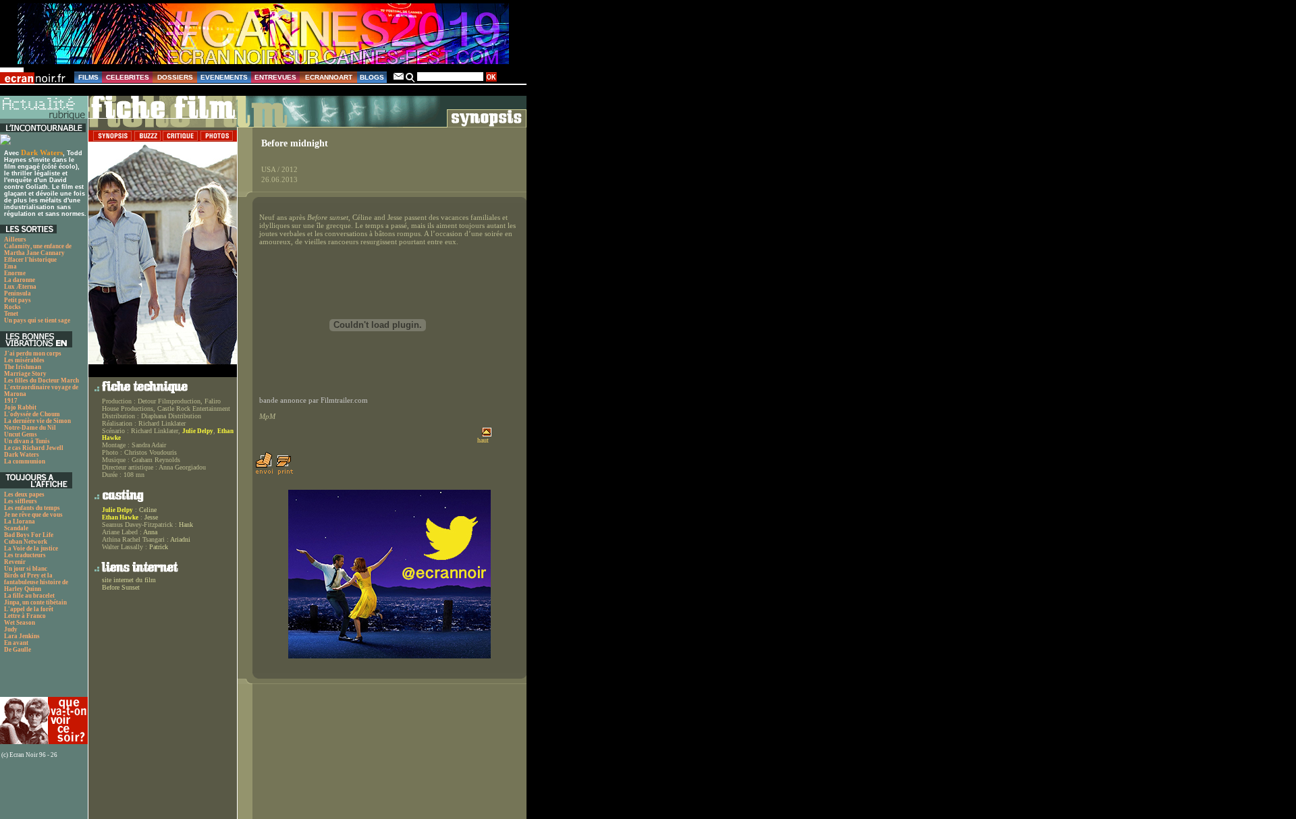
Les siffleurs (20, 501)
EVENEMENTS (224, 77)
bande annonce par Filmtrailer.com (313, 400)
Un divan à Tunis (27, 441)
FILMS (88, 77)
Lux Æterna (20, 286)
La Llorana (19, 521)
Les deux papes (24, 494)
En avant (16, 643)
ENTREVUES (275, 77)
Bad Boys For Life (28, 535)
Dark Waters (42, 152)
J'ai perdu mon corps (32, 353)
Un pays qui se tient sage (37, 320)
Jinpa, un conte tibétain (35, 602)
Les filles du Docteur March (41, 380)
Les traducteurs (25, 555)
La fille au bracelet (29, 595)
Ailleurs (15, 239)
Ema (10, 266)
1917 (11, 400)
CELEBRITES (127, 77)
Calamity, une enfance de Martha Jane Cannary (38, 249)
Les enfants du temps (32, 508)
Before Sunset (121, 587)
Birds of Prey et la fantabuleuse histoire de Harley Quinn (36, 582)
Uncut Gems (20, 434)
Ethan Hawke (120, 517)
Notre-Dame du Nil (30, 427)
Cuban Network (25, 541)
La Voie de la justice (31, 548)
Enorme (15, 273)
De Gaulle (17, 649)
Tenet (11, 313)
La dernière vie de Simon (37, 421)
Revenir (15, 562)
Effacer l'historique (30, 259)
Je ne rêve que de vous (33, 514)
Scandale (16, 528)
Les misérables (24, 360)
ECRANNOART (328, 77)
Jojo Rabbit (20, 407)
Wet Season (19, 622)
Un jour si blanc (25, 568)
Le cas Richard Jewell (33, 448)
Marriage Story (25, 373)
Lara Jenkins (22, 636)
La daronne (19, 280)
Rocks (12, 307)
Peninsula (17, 293)
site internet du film (129, 580)
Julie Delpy (197, 431)
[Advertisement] (37, 678)
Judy (11, 629)
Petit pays (17, 300)
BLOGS (372, 77)
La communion (24, 461)
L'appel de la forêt (28, 609)
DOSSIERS (175, 77)
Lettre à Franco (25, 616)
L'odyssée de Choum (32, 414)
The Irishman (22, 367)
